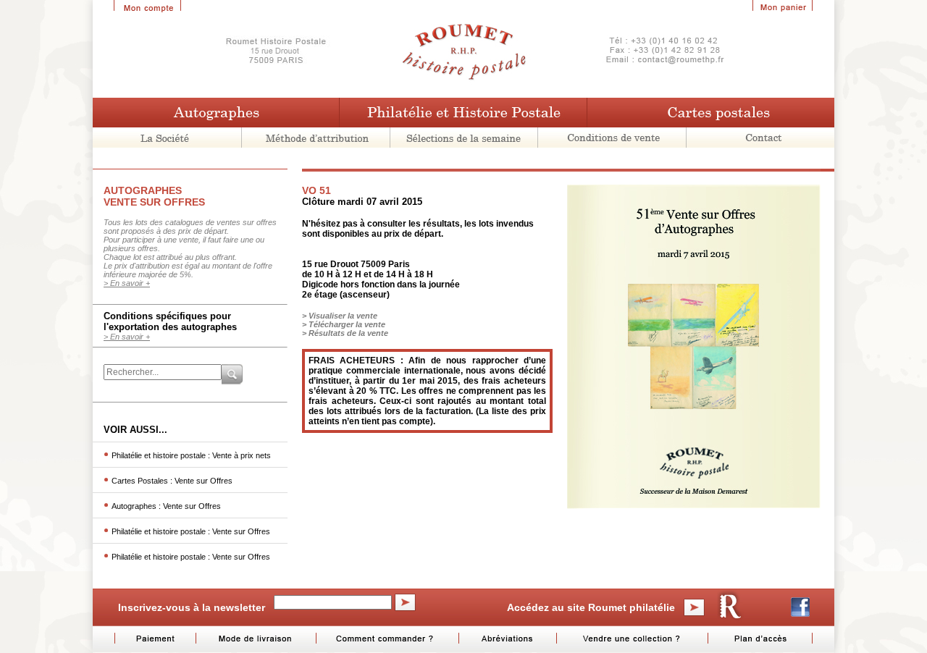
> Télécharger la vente (343, 324)
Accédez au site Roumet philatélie (591, 607)
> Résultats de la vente (345, 333)
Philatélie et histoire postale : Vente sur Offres (191, 531)
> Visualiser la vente (339, 315)
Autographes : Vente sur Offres (166, 506)
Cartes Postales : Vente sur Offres (172, 480)
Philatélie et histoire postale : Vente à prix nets (191, 455)
